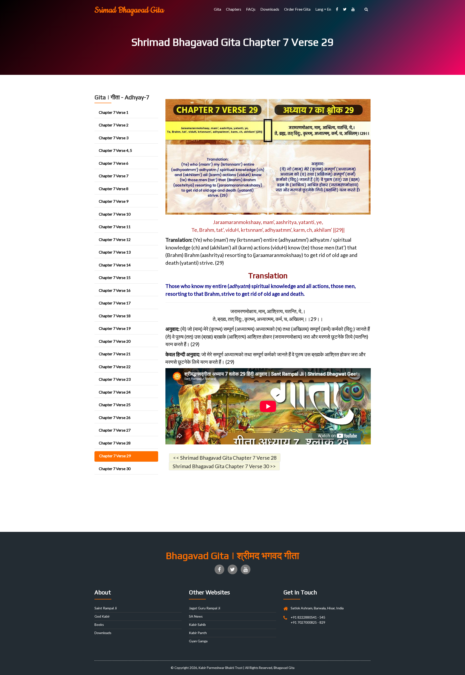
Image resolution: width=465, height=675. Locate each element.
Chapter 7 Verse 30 (115, 468)
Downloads (269, 9)
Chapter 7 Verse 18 (115, 315)
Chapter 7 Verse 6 (113, 163)
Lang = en (323, 9)
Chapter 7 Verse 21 (115, 353)
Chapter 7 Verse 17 (115, 303)
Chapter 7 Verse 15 (115, 277)
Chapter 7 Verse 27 (115, 430)
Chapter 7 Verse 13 (115, 252)
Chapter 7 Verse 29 (115, 455)
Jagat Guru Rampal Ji (204, 608)
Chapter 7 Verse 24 (115, 392)
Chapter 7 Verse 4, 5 (115, 150)
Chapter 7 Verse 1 (113, 112)
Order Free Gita (297, 9)
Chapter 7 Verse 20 (115, 341)
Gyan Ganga (198, 641)
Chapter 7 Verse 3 (113, 137)
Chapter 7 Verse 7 (113, 175)
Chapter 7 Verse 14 (115, 265)
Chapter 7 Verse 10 (115, 214)
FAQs (251, 9)
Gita (217, 9)
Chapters (233, 9)
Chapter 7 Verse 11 (115, 226)
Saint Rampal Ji (105, 608)
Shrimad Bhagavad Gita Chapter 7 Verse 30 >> (224, 466)
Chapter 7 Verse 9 (113, 201)
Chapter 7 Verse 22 (115, 366)
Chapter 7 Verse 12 (115, 239)
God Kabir (102, 616)
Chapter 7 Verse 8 (113, 188)
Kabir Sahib (197, 624)
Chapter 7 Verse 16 (115, 290)
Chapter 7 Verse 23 (115, 379)
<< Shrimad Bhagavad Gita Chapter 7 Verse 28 (225, 458)
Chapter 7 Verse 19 (115, 328)
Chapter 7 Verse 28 (115, 443)
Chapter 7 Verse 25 (115, 404)
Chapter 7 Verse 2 (113, 125)
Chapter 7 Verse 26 (115, 417)
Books (99, 624)
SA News (196, 616)
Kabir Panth (198, 633)
